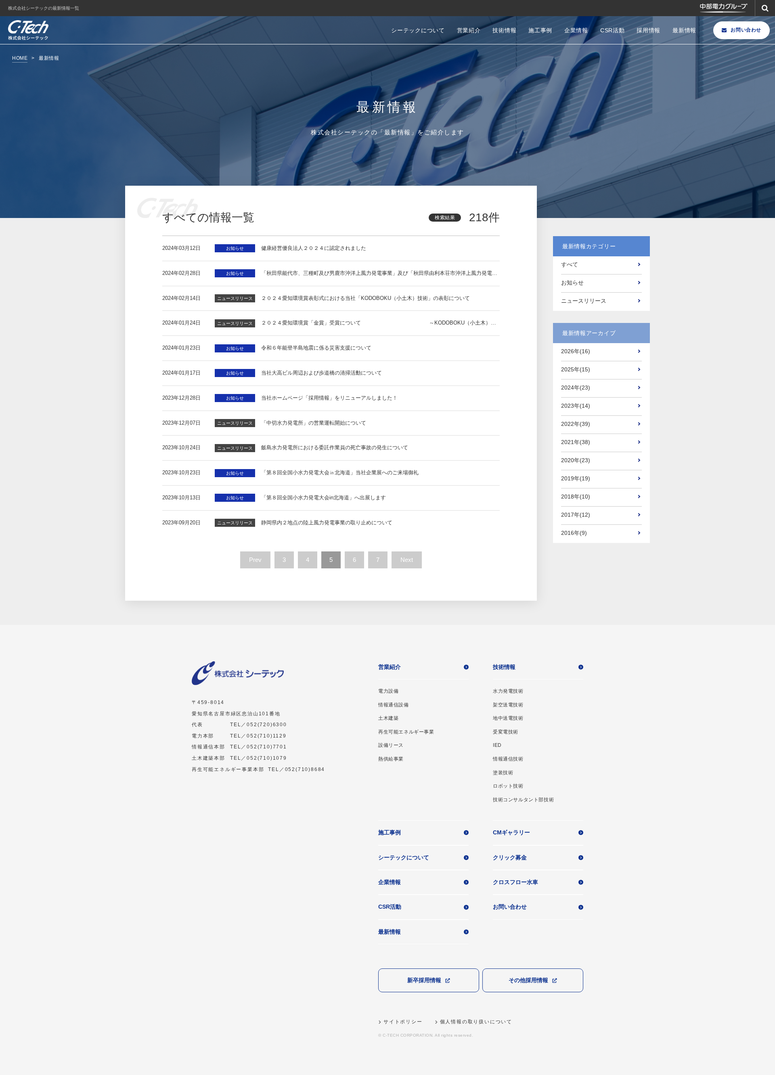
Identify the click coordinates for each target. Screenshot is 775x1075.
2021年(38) (575, 442)
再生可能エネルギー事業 (406, 732)
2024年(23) (575, 387)
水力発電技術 (508, 691)
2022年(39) (575, 424)
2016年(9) (574, 533)
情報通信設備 (393, 705)
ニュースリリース (583, 301)
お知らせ (572, 282)
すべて (569, 264)
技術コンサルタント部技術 (523, 800)
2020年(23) (575, 460)
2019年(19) (575, 478)
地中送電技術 (508, 718)
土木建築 (388, 718)
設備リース (391, 745)
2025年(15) (575, 369)
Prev (255, 559)
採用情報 (648, 30)
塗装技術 (503, 772)
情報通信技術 (508, 759)
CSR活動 (612, 30)
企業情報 (576, 30)
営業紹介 (469, 30)
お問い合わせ (746, 30)
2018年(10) (575, 496)
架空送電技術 (508, 705)
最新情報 (684, 30)
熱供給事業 (391, 759)
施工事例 (540, 30)
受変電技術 (505, 732)
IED (497, 745)
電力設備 (388, 691)
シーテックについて (417, 30)
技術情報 (504, 30)
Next (406, 559)
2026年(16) (575, 351)
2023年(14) (575, 405)
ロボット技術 (508, 786)
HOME (19, 58)
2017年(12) (575, 514)
